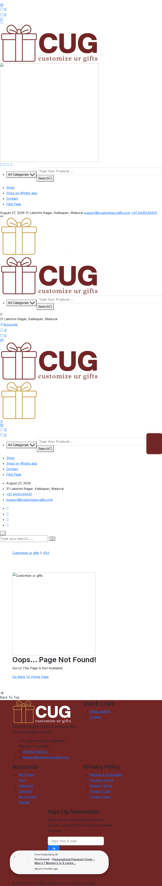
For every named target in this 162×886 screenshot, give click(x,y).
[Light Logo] (49, 112)
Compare (25, 791)
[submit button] (52, 538)
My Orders (27, 775)
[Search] (1, 22)
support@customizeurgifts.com (107, 213)
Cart (22, 780)
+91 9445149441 (144, 213)
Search (43, 178)
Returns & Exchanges (106, 775)
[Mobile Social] (7, 508)
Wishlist (24, 802)
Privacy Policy (100, 797)
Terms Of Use (100, 791)
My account (28, 797)
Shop (10, 187)
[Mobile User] (1, 422)
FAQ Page (13, 204)
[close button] (3, 533)
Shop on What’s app (21, 193)
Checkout (26, 786)
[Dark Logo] (49, 43)
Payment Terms (101, 780)
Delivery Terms (101, 786)
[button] (1, 216)
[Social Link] (1, 165)
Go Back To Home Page (30, 677)
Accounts (10, 324)
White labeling (100, 711)
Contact (12, 199)
